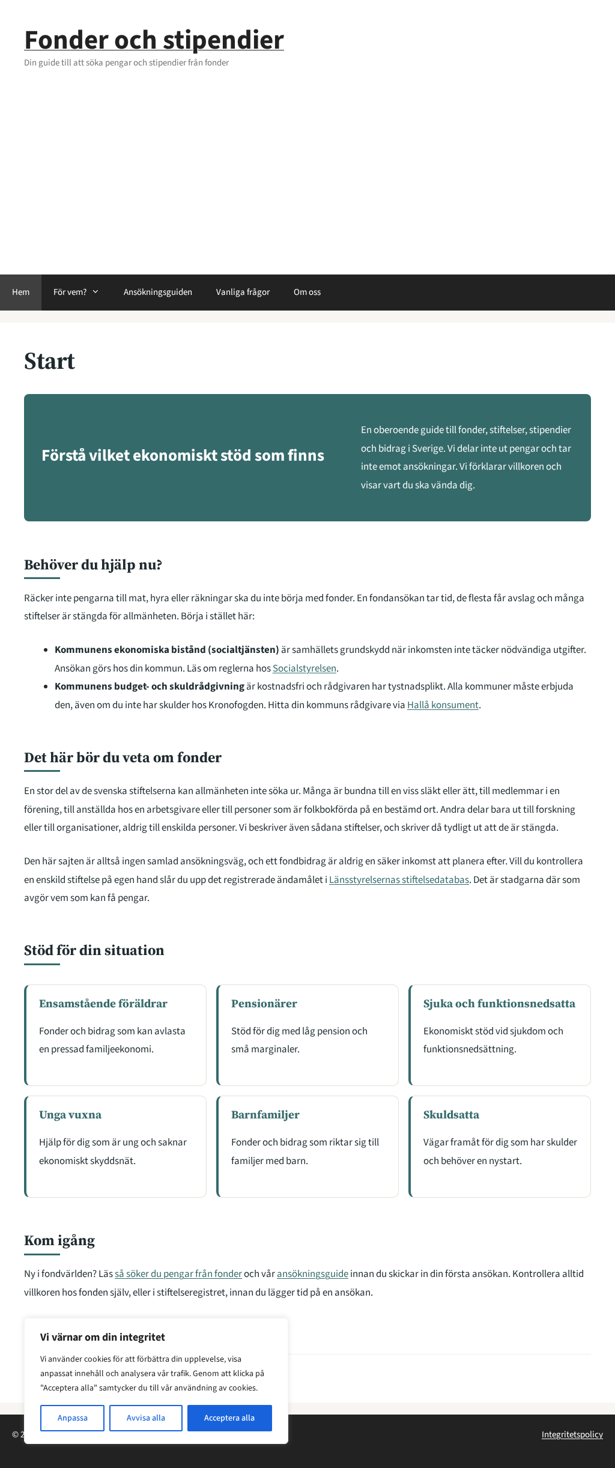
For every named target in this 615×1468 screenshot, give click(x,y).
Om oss (307, 292)
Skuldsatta (451, 1114)
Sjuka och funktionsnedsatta (499, 1003)
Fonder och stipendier (154, 40)
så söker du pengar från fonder (178, 1274)
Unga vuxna (70, 1114)
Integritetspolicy (572, 1434)
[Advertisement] (307, 184)
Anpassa (73, 1418)
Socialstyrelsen (304, 668)
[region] (156, 1381)
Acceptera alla (229, 1418)
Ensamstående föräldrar (103, 1003)
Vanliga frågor (243, 292)
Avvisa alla (146, 1418)
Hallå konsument (443, 705)
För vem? (69, 292)
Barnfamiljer (265, 1114)
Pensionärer (264, 1003)
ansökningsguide (312, 1274)
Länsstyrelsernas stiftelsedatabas (399, 880)
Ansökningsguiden (158, 292)
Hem (20, 292)
